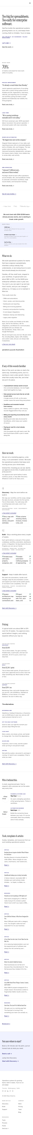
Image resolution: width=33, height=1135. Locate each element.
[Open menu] (30, 3)
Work (20, 1104)
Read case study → (8, 104)
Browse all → (6, 1024)
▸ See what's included (9, 513)
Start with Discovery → (9, 608)
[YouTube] (12, 1091)
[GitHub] (10, 1091)
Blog (19, 1112)
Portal (4, 1126)
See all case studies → (9, 194)
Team (20, 1109)
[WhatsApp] (5, 1091)
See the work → (7, 47)
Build (3, 1106)
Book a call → (7, 1054)
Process (4, 1123)
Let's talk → (6, 43)
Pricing (20, 1106)
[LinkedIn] (7, 1091)
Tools (3, 1120)
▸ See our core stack (8, 344)
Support (4, 1109)
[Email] (3, 1091)
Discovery (5, 1104)
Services (5, 1128)
